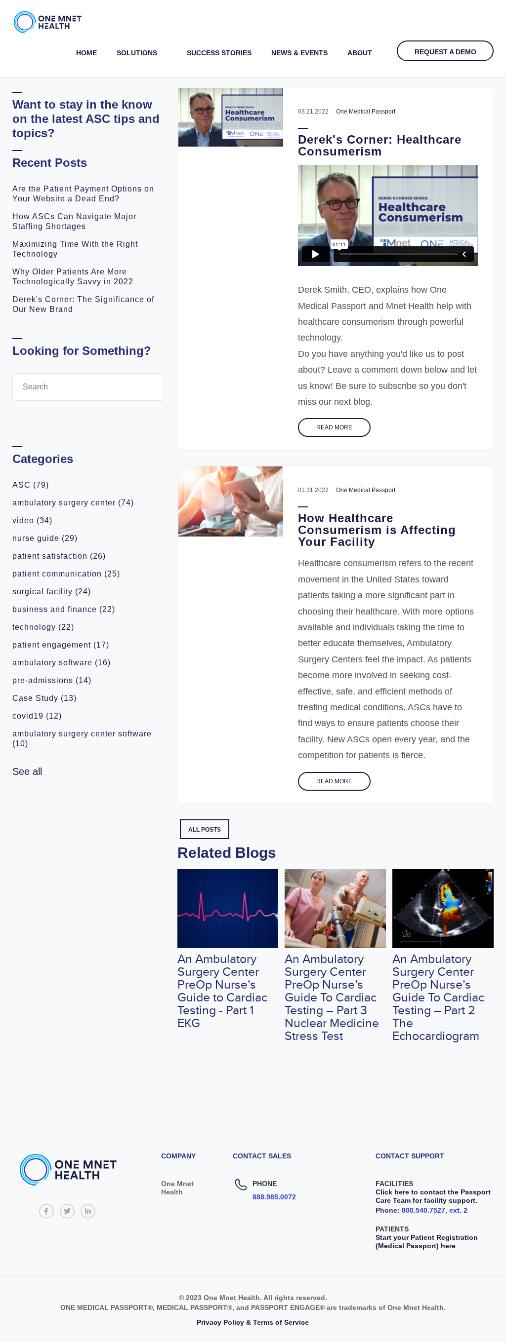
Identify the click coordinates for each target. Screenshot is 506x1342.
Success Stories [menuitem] (219, 53)
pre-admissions (51, 680)
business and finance (63, 609)
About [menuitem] (359, 53)
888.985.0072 (274, 1197)
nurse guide (45, 538)
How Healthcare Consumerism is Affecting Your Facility (377, 529)
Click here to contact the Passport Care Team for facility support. (433, 1196)
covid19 (37, 716)
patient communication (66, 574)
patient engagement (60, 645)
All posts (204, 829)
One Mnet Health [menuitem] (177, 1188)
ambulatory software (61, 662)
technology (43, 627)
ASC (30, 485)
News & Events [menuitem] (299, 53)
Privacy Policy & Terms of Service (253, 1322)
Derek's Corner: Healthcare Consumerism (380, 145)
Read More (334, 427)
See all (27, 771)
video (32, 520)
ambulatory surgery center (73, 502)
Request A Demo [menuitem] (445, 52)
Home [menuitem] (86, 53)
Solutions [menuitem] (137, 53)
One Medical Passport (365, 111)
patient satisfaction (59, 556)
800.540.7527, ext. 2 (434, 1210)
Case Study (44, 698)
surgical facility (51, 591)
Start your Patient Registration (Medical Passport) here (427, 1241)
